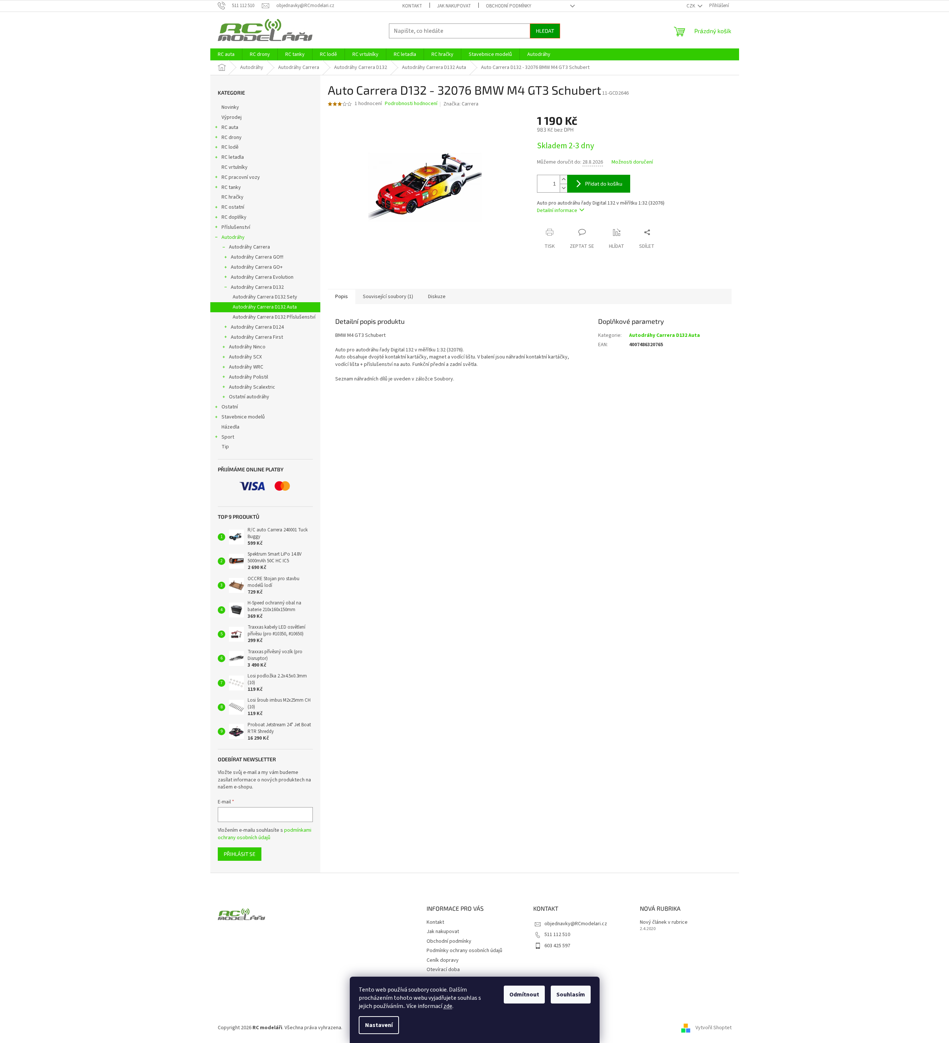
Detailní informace (557, 210)
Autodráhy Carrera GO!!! (257, 257)
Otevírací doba (443, 969)
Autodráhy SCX (245, 357)
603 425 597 (557, 945)
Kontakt (412, 6)
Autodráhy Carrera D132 (257, 287)
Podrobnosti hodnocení (411, 103)
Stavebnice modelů (243, 417)
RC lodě (230, 147)
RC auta (229, 127)
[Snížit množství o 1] (563, 188)
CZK (691, 6)
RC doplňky (233, 217)
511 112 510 (557, 934)
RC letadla (232, 157)
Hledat (545, 31)
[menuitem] (226, 54)
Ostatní (229, 407)
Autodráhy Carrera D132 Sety (265, 297)
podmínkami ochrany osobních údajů (264, 834)
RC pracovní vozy (240, 177)
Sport (227, 437)
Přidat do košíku (603, 183)
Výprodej (231, 117)
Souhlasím (570, 994)
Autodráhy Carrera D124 (257, 327)
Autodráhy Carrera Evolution (262, 277)
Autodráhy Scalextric (252, 387)
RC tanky (231, 187)
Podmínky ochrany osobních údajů (464, 950)
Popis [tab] (341, 296)
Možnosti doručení (632, 162)
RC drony (231, 137)
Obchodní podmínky (508, 6)
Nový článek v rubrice (664, 922)
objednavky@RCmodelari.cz (575, 923)
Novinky (230, 107)
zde (447, 1006)
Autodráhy (233, 237)
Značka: (460, 104)
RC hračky (232, 197)
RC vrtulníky (234, 167)
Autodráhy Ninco (247, 347)
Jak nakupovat (454, 6)
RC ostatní (232, 207)
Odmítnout (524, 994)
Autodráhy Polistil (248, 377)
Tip (225, 447)
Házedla (230, 427)
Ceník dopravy (443, 960)
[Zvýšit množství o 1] (563, 179)
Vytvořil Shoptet (713, 1027)
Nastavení (379, 1025)
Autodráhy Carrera (249, 247)
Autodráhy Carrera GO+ (257, 267)
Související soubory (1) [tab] (388, 296)
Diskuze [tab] (437, 296)
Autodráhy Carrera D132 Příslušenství (274, 317)
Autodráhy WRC (246, 367)
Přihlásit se (239, 854)
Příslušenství (235, 227)
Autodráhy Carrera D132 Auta (265, 307)
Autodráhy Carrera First (257, 337)
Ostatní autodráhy (249, 397)
